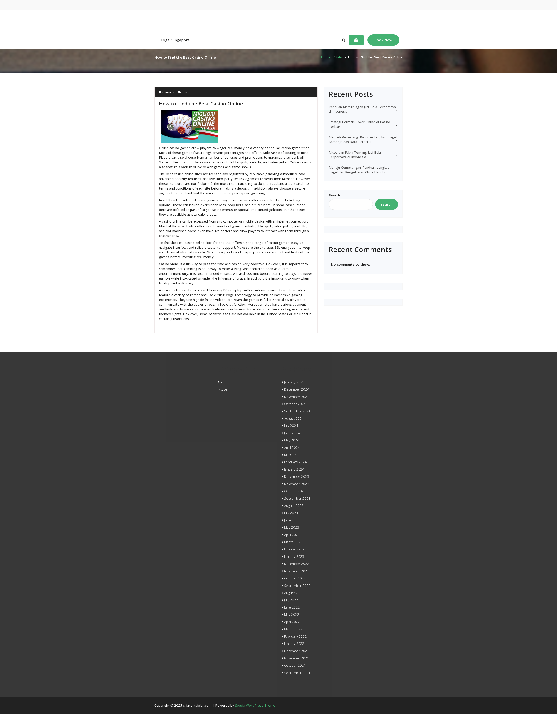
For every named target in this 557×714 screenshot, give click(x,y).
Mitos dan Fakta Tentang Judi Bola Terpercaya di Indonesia (355, 154)
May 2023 (291, 527)
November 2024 (296, 396)
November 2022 (296, 571)
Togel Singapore (175, 39)
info (339, 57)
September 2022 (297, 585)
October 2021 (295, 665)
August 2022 (294, 593)
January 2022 (294, 643)
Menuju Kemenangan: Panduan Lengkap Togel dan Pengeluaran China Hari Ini (359, 169)
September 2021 (297, 673)
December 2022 (296, 563)
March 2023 (293, 542)
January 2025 (294, 382)
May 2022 (291, 614)
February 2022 (295, 636)
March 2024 (293, 455)
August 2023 (294, 505)
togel (224, 389)
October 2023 (295, 491)
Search (334, 195)
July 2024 (291, 425)
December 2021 (296, 651)
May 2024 (291, 440)
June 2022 (292, 607)
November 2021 (296, 658)
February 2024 (295, 462)
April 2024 (292, 447)
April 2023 (292, 535)
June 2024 (292, 433)
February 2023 (295, 549)
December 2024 (296, 389)
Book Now (383, 40)
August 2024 (294, 418)
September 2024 (297, 411)
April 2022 (292, 622)
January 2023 (294, 556)
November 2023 (296, 484)
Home (326, 57)
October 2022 (295, 578)
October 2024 (295, 404)
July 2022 (291, 600)
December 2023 (296, 476)
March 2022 (293, 629)
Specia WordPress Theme (255, 705)
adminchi (167, 92)
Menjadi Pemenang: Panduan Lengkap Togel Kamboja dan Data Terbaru (363, 139)
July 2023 (291, 513)
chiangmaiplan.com (278, 20)
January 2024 (294, 469)
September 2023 (297, 498)
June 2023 (292, 520)
